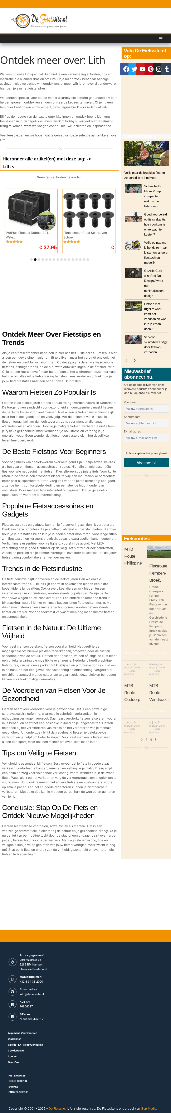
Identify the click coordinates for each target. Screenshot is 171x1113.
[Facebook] (126, 69)
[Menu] (160, 38)
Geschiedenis (18, 1081)
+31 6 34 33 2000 (31, 981)
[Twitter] (134, 69)
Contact (13, 1056)
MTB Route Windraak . (159, 692)
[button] (31, 259)
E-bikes (13, 1086)
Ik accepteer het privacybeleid (148, 453)
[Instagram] (159, 69)
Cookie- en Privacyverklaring (25, 1044)
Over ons (13, 1062)
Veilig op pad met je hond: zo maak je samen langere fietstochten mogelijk (155, 252)
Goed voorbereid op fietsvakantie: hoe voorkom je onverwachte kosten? (155, 224)
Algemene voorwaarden (22, 1033)
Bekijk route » (133, 655)
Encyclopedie (18, 1092)
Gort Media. (149, 1108)
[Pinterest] (151, 69)
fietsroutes (17, 1075)
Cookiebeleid (16, 1050)
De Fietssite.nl (58, 1108)
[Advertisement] (146, 104)
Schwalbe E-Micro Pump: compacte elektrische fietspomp (153, 196)
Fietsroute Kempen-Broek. (158, 572)
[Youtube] (142, 69)
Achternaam (132, 416)
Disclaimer (14, 1038)
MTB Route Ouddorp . (133, 692)
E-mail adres (132, 431)
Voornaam (130, 402)
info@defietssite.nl (32, 994)
